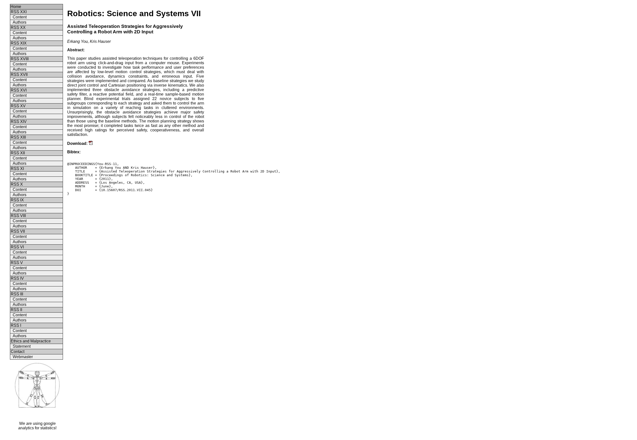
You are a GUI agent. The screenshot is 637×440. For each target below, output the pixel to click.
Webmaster (23, 357)
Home (15, 6)
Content (20, 17)
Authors (19, 22)
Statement (22, 346)
